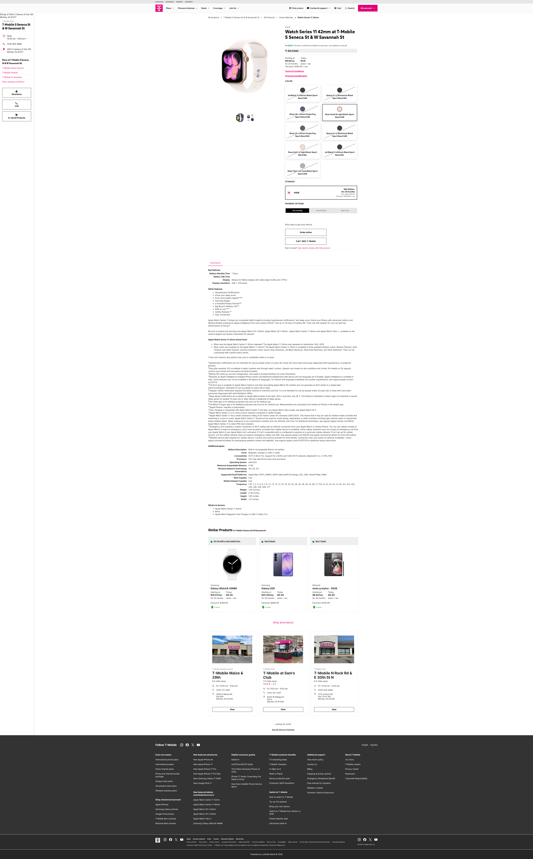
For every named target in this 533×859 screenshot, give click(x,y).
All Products (269, 17)
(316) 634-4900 (325, 690)
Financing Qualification (296, 76)
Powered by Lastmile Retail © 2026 (266, 854)
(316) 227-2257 (274, 693)
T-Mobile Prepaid (10, 72)
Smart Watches (286, 17)
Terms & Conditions (294, 71)
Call (17, 104)
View (232, 709)
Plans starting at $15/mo (13, 82)
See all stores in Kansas (283, 730)
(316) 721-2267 (223, 690)
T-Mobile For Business (12, 77)
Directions (17, 92)
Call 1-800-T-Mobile (306, 241)
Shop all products (283, 622)
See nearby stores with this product (314, 248)
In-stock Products (16, 116)
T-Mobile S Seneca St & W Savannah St (241, 17)
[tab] (215, 263)
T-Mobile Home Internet (13, 68)
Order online (306, 232)
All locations (213, 17)
